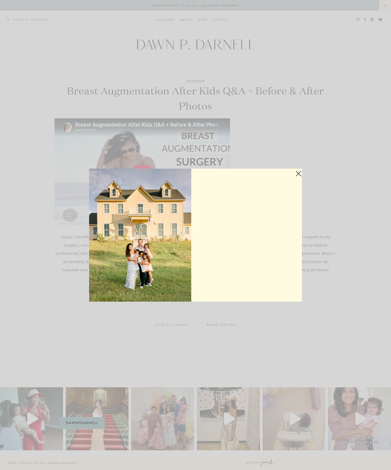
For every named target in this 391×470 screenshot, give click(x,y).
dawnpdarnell (82, 423)
